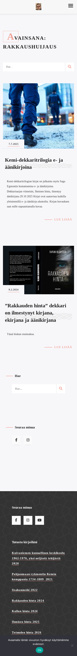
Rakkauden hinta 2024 (28, 600)
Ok (39, 650)
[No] (72, 645)
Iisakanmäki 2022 (25, 589)
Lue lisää (63, 219)
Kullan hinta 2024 (25, 611)
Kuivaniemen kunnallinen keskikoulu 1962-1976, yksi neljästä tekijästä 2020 (38, 558)
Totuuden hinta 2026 (26, 632)
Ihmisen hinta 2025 (25, 621)
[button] (70, 5)
